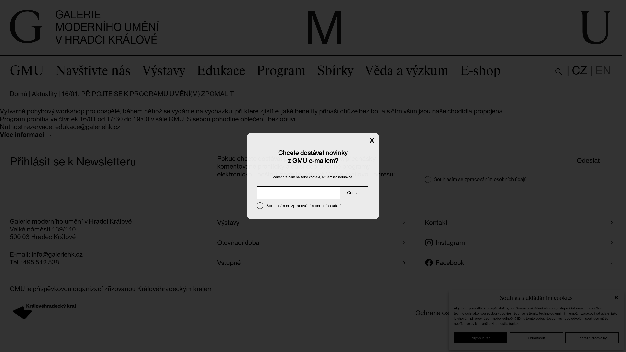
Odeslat (354, 193)
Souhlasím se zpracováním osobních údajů (304, 205)
